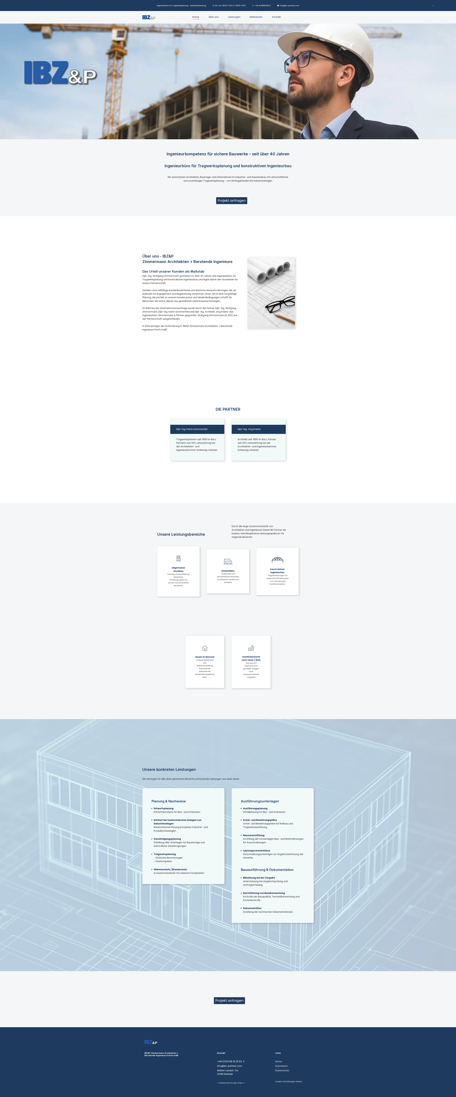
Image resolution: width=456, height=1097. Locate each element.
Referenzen (256, 17)
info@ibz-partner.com (289, 5)
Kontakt (276, 17)
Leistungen (234, 17)
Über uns (213, 17)
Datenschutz (282, 1070)
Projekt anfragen (232, 200)
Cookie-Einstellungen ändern (288, 1081)
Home (195, 17)
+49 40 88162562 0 (263, 5)
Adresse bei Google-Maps (231, 1083)
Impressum (281, 1066)
